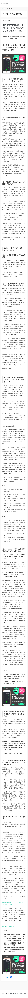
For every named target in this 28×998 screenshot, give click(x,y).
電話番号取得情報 (4, 3)
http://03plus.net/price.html (9, 926)
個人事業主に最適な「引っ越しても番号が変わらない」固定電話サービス (14, 28)
